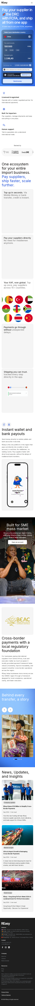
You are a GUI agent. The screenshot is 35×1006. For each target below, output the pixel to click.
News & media (5, 960)
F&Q (2, 971)
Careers (3, 958)
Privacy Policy (5, 992)
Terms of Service (6, 995)
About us (3, 956)
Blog (2, 968)
